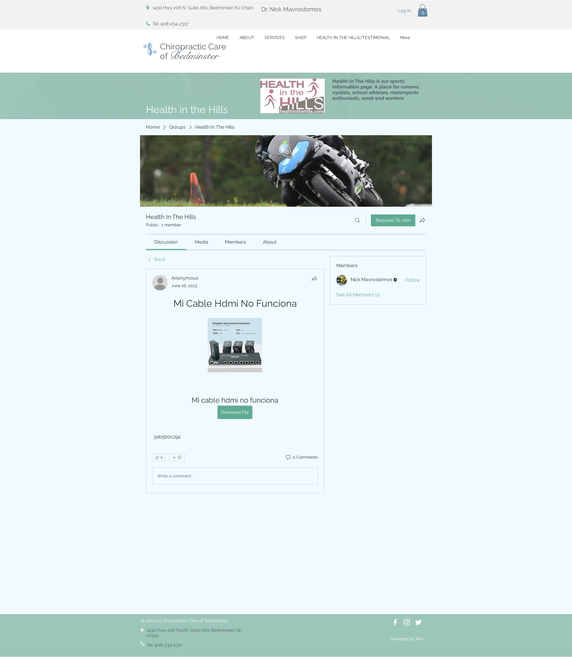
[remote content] (235, 345)
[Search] (357, 220)
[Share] (314, 278)
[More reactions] (177, 457)
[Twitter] (418, 622)
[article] (235, 381)
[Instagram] (406, 622)
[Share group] (422, 220)
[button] (422, 10)
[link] (166, 242)
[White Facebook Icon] (395, 622)
